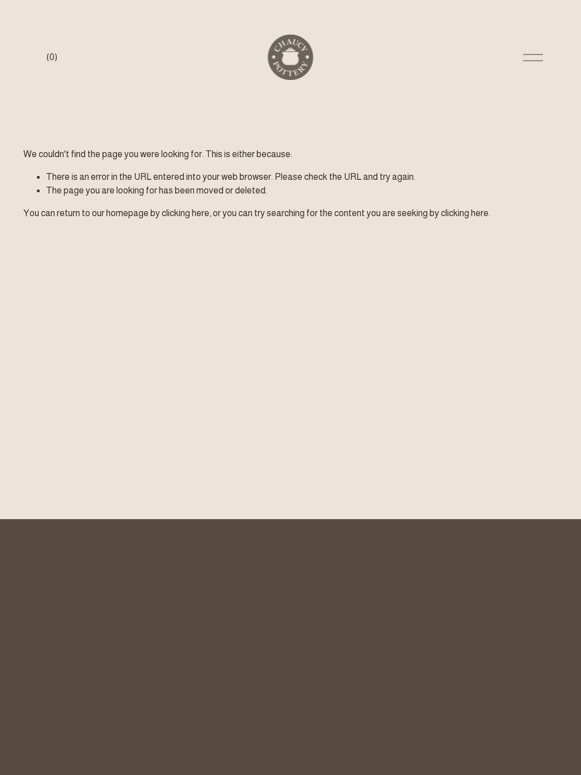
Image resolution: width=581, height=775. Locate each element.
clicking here (185, 213)
